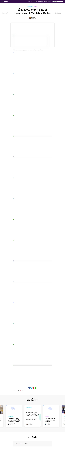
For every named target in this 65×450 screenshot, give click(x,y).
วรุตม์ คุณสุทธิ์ (33, 17)
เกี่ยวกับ (45, 1)
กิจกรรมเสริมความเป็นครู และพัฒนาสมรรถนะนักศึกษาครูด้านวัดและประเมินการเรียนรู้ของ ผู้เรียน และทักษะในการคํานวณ (5, 13)
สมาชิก (29, 1)
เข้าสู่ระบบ (19, 443)
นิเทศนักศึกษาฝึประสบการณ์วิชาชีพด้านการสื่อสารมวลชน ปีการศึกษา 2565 (59, 13)
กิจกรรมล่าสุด (35, 1)
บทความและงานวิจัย (40, 1)
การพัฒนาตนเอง (30, 6)
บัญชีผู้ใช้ (49, 1)
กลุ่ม (31, 1)
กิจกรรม (35, 6)
